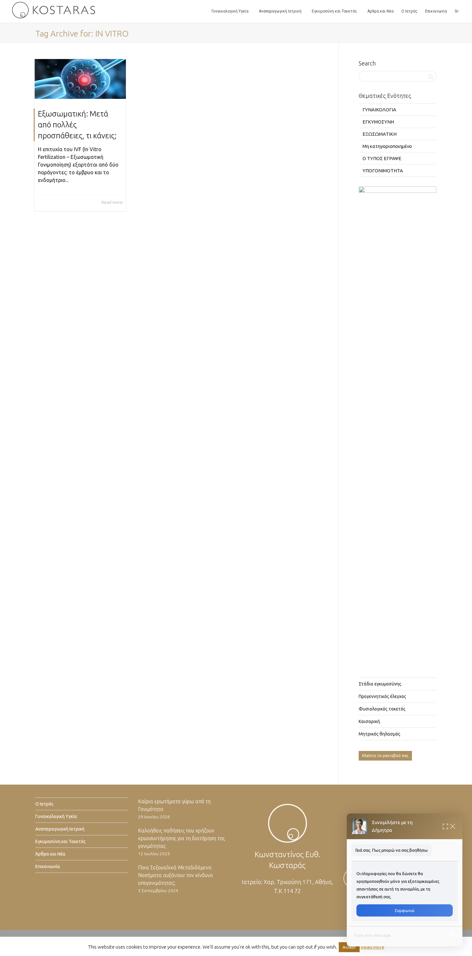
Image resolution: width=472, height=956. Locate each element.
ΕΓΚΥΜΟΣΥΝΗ (378, 122)
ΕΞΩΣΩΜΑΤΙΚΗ (380, 134)
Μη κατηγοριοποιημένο (387, 146)
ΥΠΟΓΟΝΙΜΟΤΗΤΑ (383, 170)
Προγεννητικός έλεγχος (382, 696)
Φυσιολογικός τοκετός (382, 708)
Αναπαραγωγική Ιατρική (280, 11)
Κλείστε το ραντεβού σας (385, 756)
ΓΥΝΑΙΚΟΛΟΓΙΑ (379, 109)
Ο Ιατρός (409, 11)
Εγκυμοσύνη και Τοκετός (335, 11)
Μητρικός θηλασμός (379, 733)
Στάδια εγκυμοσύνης (380, 683)
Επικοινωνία (436, 11)
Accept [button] (349, 947)
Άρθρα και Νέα (380, 11)
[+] (80, 79)
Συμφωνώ (405, 910)
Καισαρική (369, 721)
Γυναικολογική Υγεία (230, 11)
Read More (372, 947)
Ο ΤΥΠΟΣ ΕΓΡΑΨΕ (382, 158)
